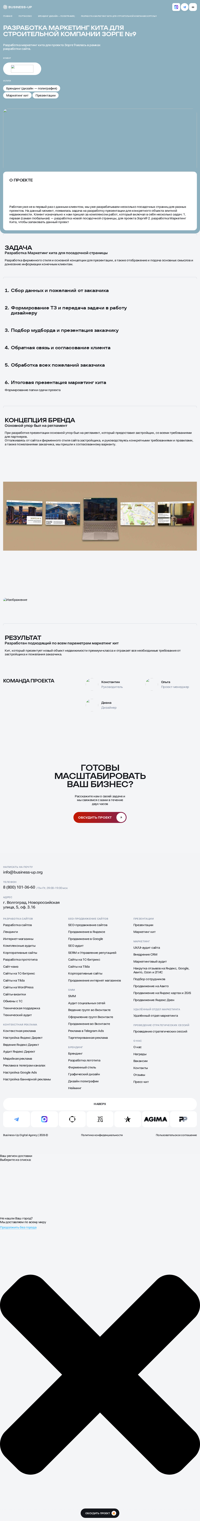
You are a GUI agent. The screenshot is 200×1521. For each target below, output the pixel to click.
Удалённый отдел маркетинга (156, 1009)
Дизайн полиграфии (83, 1081)
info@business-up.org (23, 872)
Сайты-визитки (14, 994)
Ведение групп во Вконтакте (89, 1010)
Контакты (140, 1068)
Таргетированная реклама (88, 1038)
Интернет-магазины (18, 939)
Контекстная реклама (20, 1024)
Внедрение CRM (145, 954)
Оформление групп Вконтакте (90, 1017)
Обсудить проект (95, 817)
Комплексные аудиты (19, 946)
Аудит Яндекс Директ (19, 1051)
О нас (137, 1040)
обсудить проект (100, 1513)
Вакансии (140, 1061)
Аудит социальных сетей (86, 1003)
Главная (7, 16)
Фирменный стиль (82, 1067)
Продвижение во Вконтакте (89, 1024)
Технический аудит (17, 1015)
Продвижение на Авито (151, 986)
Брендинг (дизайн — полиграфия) (56, 16)
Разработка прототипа (20, 959)
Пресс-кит (141, 1082)
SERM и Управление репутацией (92, 953)
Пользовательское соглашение (176, 1135)
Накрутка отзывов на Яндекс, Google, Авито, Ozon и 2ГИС (161, 970)
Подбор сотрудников (149, 979)
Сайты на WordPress (18, 987)
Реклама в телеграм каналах (24, 1065)
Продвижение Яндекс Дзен (153, 1000)
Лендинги (10, 932)
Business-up (20, 7)
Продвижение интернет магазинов (94, 980)
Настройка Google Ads (20, 1072)
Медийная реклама (17, 1058)
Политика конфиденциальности (102, 1135)
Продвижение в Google (85, 939)
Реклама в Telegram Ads (86, 1031)
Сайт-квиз (10, 966)
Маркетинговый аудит (150, 961)
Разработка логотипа (84, 1060)
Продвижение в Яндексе (86, 932)
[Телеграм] (184, 7)
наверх (100, 1104)
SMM (71, 989)
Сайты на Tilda (14, 980)
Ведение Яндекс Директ (21, 1045)
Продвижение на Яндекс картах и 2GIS (162, 993)
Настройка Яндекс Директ (23, 1038)
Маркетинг (141, 941)
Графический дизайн (84, 1074)
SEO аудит (75, 946)
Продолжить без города (18, 1227)
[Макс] (176, 7)
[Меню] (193, 7)
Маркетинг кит (17, 95)
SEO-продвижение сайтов (88, 918)
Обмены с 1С (12, 1001)
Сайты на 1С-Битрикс (19, 973)
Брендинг (75, 1047)
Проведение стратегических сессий (161, 1025)
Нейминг (74, 1088)
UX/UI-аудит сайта (147, 947)
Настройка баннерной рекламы (27, 1079)
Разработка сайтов (18, 918)
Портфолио (25, 16)
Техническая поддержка (21, 1008)
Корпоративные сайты (20, 953)
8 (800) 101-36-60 (19, 887)
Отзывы (139, 1075)
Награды (139, 1054)
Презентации (45, 95)
